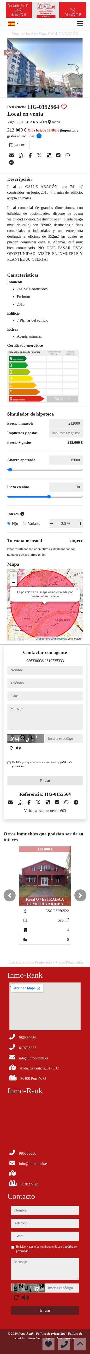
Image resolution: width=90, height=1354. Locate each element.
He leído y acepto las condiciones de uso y (42, 764)
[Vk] (59, 155)
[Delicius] (49, 155)
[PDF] (22, 155)
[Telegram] (11, 162)
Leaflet (40, 638)
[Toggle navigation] (80, 23)
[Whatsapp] (68, 155)
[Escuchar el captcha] (18, 748)
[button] (10, 895)
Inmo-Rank (26, 1333)
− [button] (13, 582)
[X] (40, 155)
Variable (34, 523)
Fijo (15, 523)
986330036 (35, 661)
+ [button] (13, 575)
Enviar (45, 781)
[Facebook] (31, 155)
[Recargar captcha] (11, 748)
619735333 (55, 661)
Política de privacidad (51, 1333)
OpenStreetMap (57, 638)
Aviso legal (35, 1338)
